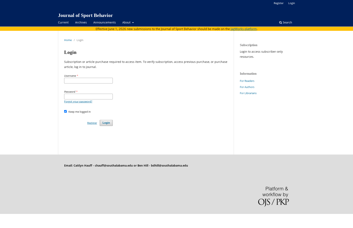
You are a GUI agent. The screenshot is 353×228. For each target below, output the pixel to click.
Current (63, 22)
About (126, 22)
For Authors (247, 87)
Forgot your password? (78, 101)
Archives (81, 22)
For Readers (247, 81)
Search (287, 22)
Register (279, 3)
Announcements (104, 22)
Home (68, 40)
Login (291, 3)
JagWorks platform (244, 29)
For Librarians (248, 93)
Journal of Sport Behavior (85, 15)
